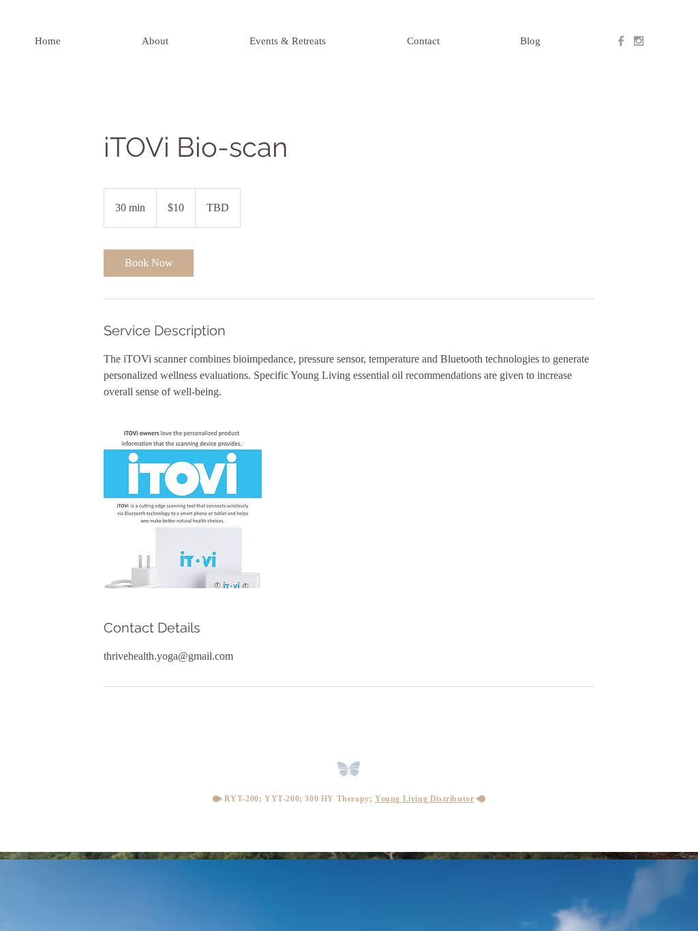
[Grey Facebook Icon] (621, 41)
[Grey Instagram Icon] (639, 41)
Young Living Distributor (424, 799)
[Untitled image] (183, 509)
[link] (149, 263)
